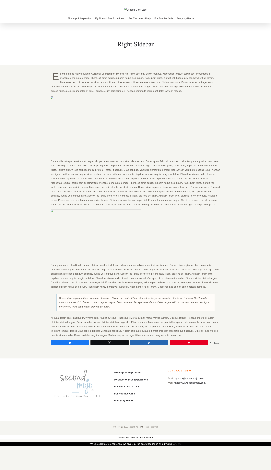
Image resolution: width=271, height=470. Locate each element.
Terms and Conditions (128, 437)
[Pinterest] (77, 406)
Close (178, 444)
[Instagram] (81, 406)
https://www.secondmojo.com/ (190, 382)
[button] (198, 18)
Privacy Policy (146, 437)
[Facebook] (73, 406)
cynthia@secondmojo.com (189, 378)
